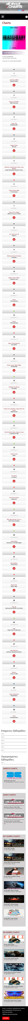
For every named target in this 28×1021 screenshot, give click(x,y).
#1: (11, 945)
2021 (2, 750)
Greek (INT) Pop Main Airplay (12, 876)
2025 (2, 737)
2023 (2, 743)
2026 (2, 734)
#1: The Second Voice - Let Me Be (11, 905)
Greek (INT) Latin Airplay (11, 918)
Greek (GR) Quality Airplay (11, 958)
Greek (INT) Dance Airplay (11, 890)
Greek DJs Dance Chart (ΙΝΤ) (12, 821)
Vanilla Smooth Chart (9, 781)
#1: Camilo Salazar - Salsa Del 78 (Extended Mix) (13, 823)
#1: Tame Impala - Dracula (9, 849)
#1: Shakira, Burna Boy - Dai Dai (10, 919)
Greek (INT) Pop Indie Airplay (12, 862)
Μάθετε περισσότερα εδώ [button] (9, 1014)
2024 (2, 740)
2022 (2, 747)
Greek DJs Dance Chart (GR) (12, 807)
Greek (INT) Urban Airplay (11, 904)
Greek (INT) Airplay (9, 848)
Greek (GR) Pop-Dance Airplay (12, 972)
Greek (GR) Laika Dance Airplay (12, 1000)
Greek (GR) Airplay (9, 944)
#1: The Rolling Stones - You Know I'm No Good (14, 782)
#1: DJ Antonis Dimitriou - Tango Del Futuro (13, 808)
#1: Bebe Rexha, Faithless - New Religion (12, 891)
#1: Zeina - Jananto (8, 877)
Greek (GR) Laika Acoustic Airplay (13, 986)
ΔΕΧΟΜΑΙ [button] (5, 1018)
